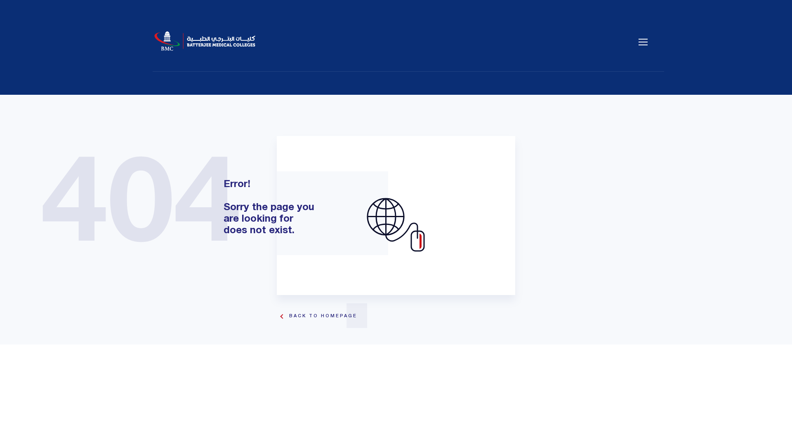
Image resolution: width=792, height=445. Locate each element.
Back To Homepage (323, 316)
